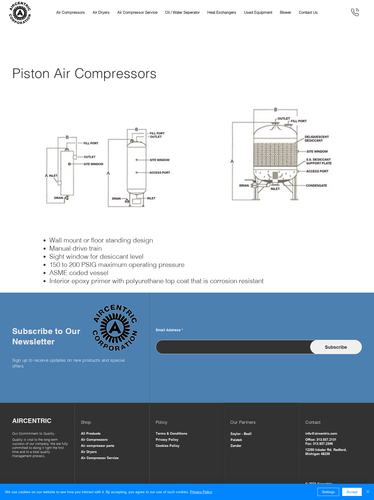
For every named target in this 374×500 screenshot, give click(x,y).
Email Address (168, 330)
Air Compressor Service (100, 458)
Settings (328, 492)
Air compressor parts (97, 446)
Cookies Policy (167, 446)
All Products (90, 433)
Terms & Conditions (171, 433)
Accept (352, 492)
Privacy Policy (167, 439)
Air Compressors (94, 439)
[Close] (368, 492)
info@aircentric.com (321, 433)
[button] (70, 12)
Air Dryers (89, 452)
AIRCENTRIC (31, 421)
